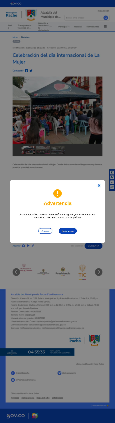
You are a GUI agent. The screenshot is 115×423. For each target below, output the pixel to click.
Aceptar (45, 231)
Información (68, 231)
